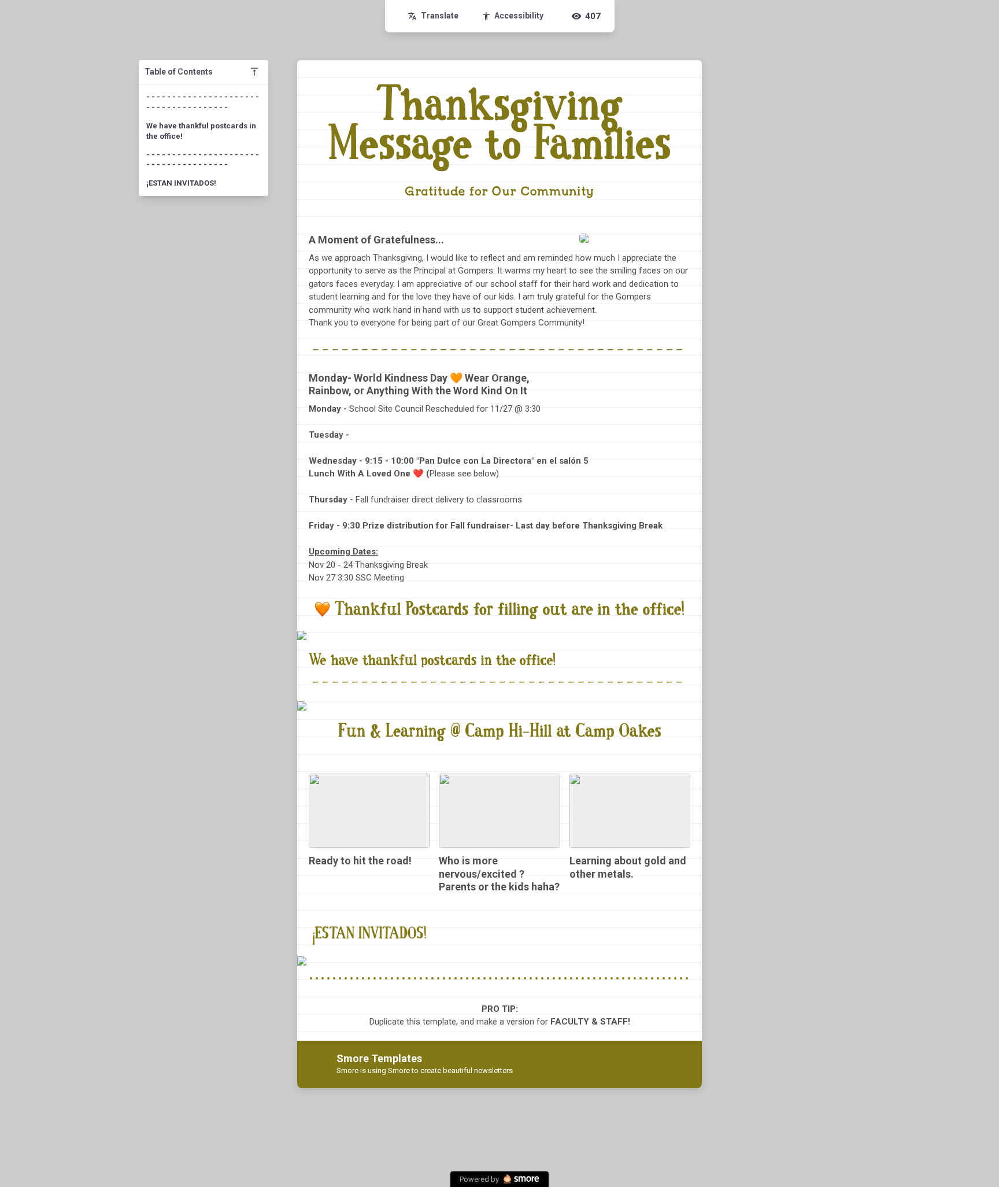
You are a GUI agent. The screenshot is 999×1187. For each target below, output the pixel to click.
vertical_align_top (254, 71)
